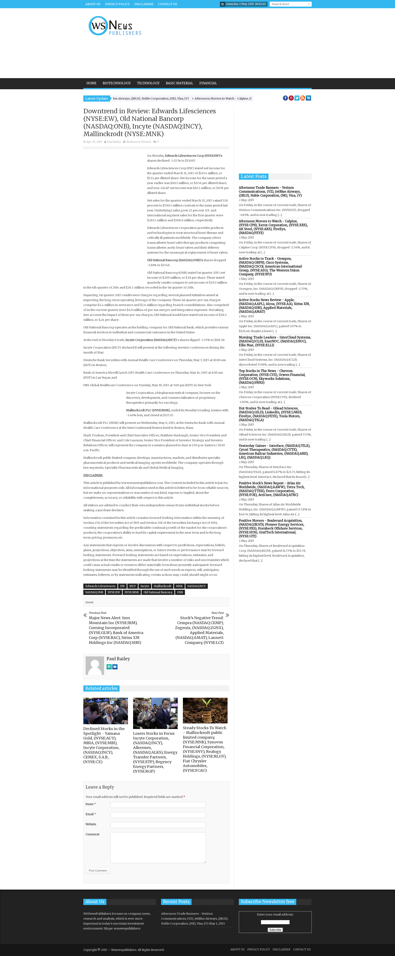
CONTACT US (167, 4)
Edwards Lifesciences (100, 586)
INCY (132, 586)
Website (91, 824)
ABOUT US (92, 4)
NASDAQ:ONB (94, 592)
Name (91, 804)
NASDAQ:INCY (196, 586)
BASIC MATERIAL (179, 83)
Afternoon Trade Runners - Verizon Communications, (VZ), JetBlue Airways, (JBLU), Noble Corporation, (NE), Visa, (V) (270, 191)
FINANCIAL (208, 83)
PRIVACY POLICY (117, 4)
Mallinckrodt (162, 586)
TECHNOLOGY (148, 83)
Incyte (145, 586)
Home (91, 83)
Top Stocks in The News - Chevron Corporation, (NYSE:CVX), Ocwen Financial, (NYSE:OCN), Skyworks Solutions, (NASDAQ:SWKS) (272, 377)
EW (122, 586)
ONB (180, 592)
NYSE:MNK (132, 592)
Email (91, 814)
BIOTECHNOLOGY (117, 83)
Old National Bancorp (158, 592)
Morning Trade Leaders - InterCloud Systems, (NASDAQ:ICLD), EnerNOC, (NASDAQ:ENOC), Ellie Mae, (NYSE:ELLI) (275, 341)
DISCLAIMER (143, 4)
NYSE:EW (114, 592)
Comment (92, 834)
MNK (179, 586)
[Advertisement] (236, 43)
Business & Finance (138, 142)
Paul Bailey (114, 142)
